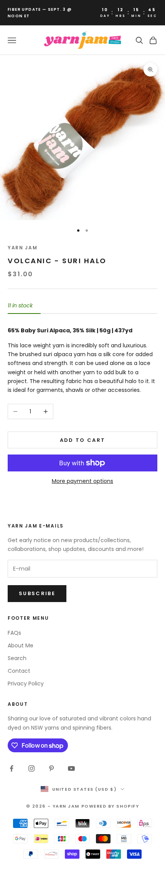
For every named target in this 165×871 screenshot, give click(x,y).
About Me (20, 645)
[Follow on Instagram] (31, 768)
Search (17, 658)
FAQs (14, 633)
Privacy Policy (26, 683)
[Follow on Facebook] (11, 768)
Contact (19, 671)
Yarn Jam (22, 247)
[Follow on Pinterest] (51, 768)
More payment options (82, 481)
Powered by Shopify (110, 806)
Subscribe (37, 593)
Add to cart (83, 440)
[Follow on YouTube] (71, 768)
